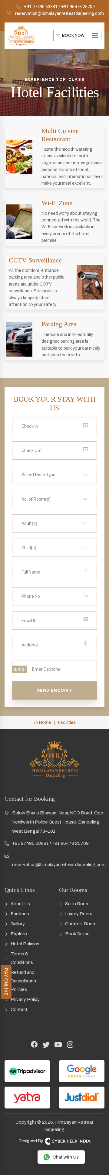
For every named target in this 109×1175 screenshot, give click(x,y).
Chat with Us (66, 1157)
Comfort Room (81, 923)
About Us (20, 903)
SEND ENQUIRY (54, 690)
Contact (19, 1009)
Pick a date (79, 426)
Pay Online (6, 982)
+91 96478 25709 (70, 843)
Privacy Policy (25, 999)
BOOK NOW (72, 35)
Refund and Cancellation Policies (23, 981)
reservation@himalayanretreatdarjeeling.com (59, 13)
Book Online (77, 933)
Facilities (20, 913)
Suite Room (77, 903)
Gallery (18, 923)
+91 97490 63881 (41, 6)
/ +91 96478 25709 (76, 6)
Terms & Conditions (22, 958)
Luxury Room (78, 913)
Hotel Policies (25, 943)
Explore (19, 933)
